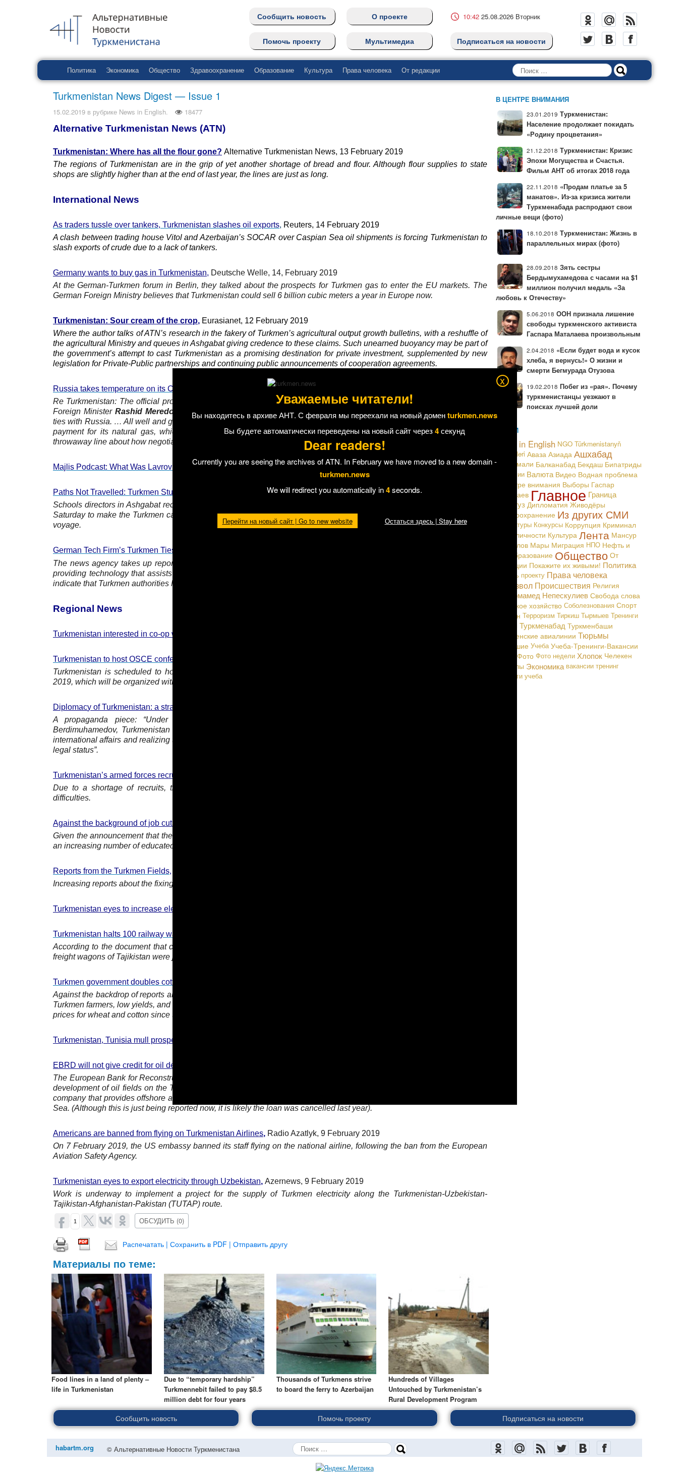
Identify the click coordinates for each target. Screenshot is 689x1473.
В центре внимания (528, 484)
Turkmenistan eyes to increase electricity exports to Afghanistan (166, 908)
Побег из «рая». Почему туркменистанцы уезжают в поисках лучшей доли (582, 396)
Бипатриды (623, 464)
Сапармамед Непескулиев (542, 595)
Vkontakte (609, 39)
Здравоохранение (217, 70)
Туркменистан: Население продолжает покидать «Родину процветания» (580, 124)
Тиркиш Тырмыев (583, 615)
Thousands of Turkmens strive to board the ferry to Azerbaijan (325, 1384)
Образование (274, 70)
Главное (558, 494)
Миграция (567, 545)
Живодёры (587, 504)
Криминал (619, 525)
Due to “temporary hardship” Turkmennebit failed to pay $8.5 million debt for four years (213, 1389)
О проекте (390, 16)
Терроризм (539, 615)
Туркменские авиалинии (536, 636)
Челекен (618, 655)
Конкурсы (548, 524)
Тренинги (624, 615)
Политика (81, 70)
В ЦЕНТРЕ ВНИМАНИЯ (532, 99)
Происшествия (563, 585)
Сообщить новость (291, 16)
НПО (593, 544)
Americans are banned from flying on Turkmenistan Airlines (158, 1133)
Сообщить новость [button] (146, 1418)
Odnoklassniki (588, 20)
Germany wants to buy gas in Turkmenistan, (131, 272)
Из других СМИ (592, 514)
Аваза (536, 454)
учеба (533, 676)
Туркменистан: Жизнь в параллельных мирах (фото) (582, 238)
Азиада (560, 454)
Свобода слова (615, 595)
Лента (594, 534)
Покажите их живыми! (565, 565)
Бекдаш (590, 464)
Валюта (540, 474)
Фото (525, 656)
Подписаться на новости (501, 41)
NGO (564, 443)
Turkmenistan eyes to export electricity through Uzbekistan (157, 1181)
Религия (606, 585)
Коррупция (583, 525)
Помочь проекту (292, 41)
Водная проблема (608, 474)
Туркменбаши (590, 625)
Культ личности (521, 535)
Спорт (626, 605)
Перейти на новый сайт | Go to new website (287, 521)
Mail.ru (609, 20)
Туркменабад (542, 625)
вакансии (580, 665)
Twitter (588, 39)
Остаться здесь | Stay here (426, 521)
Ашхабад (593, 453)
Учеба (540, 645)
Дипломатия (547, 504)
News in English (142, 112)
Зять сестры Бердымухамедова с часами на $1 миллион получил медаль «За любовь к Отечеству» (567, 282)
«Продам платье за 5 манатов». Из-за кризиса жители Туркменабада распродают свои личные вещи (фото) (564, 201)
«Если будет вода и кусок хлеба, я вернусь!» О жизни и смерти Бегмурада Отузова (583, 360)
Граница (602, 494)
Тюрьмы (593, 635)
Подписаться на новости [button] (543, 1418)
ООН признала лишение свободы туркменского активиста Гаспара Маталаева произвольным (584, 323)
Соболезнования (589, 605)
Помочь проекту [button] (344, 1418)
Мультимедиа (389, 41)
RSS (630, 20)
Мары (539, 545)
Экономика (122, 70)
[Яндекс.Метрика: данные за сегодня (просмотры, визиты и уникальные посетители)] (345, 1468)
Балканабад (556, 464)
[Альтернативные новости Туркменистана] (116, 28)
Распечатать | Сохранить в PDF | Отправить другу (205, 1244)
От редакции (420, 70)
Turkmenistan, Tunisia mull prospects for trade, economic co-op (165, 1040)
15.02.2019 (69, 112)
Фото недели (555, 655)
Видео (565, 474)
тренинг (607, 665)
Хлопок (589, 655)
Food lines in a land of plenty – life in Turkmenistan (100, 1384)
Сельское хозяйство (529, 605)
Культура (318, 70)
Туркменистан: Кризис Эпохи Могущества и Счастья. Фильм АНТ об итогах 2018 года (580, 160)
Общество (164, 70)
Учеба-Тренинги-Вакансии (594, 646)
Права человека (366, 70)
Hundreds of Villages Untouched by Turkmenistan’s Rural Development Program (435, 1389)
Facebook (630, 39)
